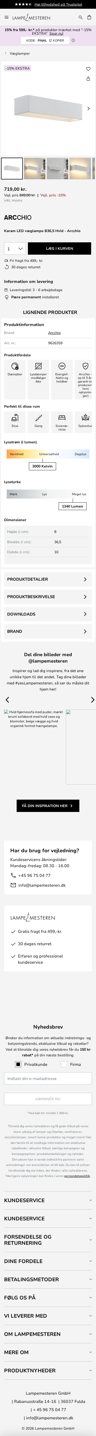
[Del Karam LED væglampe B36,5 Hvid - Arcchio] (88, 78)
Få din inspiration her (45, 805)
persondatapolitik (77, 1176)
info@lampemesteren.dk (42, 885)
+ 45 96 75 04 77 (49, 1409)
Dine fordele (23, 1261)
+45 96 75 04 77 (34, 875)
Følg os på (20, 1297)
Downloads (21, 614)
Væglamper (20, 53)
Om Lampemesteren (32, 1333)
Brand (14, 631)
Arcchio (54, 332)
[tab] (48, 1200)
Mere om (16, 1352)
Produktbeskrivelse (31, 596)
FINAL (45, 40)
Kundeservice (24, 1200)
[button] (12, 168)
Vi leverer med (25, 1315)
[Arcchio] (29, 217)
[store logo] (34, 17)
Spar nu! (56, 33)
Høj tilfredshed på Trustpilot (58, 4)
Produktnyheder (30, 1370)
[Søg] (81, 17)
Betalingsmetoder (31, 1279)
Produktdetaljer (27, 579)
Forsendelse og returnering (27, 1239)
